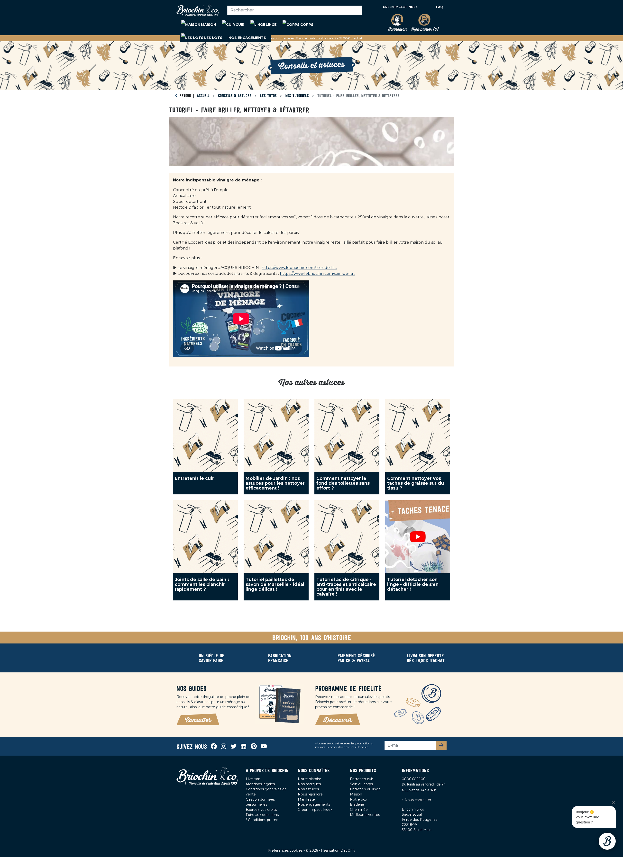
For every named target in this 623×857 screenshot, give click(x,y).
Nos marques (309, 784)
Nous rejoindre (310, 794)
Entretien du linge (365, 789)
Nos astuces (308, 789)
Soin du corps (361, 784)
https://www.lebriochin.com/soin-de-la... (299, 267)
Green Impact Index (400, 7)
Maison (356, 794)
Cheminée (359, 809)
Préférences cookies (285, 850)
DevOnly (347, 850)
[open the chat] (607, 841)
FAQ (439, 7)
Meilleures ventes (365, 814)
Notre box (358, 799)
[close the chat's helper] (613, 802)
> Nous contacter (416, 800)
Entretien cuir (361, 779)
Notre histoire (309, 779)
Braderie (357, 804)
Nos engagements (314, 804)
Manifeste (306, 799)
